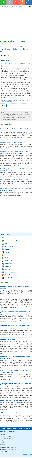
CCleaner (7, 255)
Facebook (24, 454)
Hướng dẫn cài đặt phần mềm (8, 447)
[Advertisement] (16, 24)
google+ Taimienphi (26, 454)
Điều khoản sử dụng (5, 436)
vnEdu (27, 135)
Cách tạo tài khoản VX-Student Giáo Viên (11, 142)
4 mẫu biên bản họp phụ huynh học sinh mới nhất (14, 179)
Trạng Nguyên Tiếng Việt (25, 301)
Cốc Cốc (7, 258)
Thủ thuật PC (28, 3)
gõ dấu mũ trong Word (22, 350)
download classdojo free (6, 101)
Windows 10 (18, 387)
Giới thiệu (2, 434)
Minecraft (7, 249)
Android (3, 3)
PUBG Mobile (8, 263)
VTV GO (8, 417)
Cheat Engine (8, 260)
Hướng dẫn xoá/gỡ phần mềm (8, 449)
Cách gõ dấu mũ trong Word (8, 339)
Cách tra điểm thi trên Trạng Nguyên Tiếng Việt (13, 297)
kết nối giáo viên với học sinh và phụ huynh (13, 100)
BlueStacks (8, 275)
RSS (28, 454)
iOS (9, 3)
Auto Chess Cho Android (11, 278)
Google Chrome (9, 246)
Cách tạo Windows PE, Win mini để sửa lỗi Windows (15, 400)
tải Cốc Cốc (10, 334)
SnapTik (7, 252)
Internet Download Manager (13, 241)
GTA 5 (23, 316)
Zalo (6, 243)
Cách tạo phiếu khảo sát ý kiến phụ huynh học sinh (14, 151)
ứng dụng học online (17, 69)
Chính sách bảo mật (5, 438)
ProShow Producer (10, 272)
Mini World (8, 266)
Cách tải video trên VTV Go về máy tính (11, 413)
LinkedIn (31, 454)
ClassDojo (5, 60)
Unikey (7, 238)
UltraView (7, 269)
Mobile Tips (22, 2)
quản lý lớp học (26, 100)
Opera (19, 329)
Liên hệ (2, 442)
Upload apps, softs (5, 451)
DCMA (1, 440)
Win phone (16, 3)
